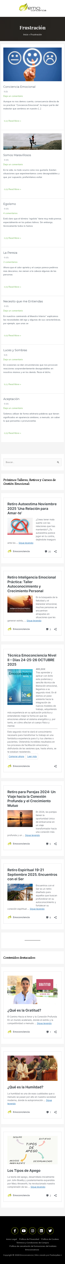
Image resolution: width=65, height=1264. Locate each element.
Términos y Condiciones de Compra (32, 1242)
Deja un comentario (13, 96)
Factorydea (55, 1255)
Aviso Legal (11, 1239)
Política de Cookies (50, 1239)
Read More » (14, 120)
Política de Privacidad (29, 1239)
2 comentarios (10, 262)
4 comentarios (10, 213)
